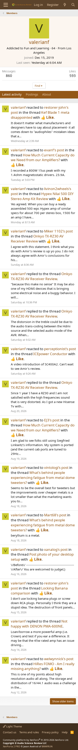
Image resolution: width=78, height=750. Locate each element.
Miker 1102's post (58, 231)
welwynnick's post (58, 658)
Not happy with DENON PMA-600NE (39, 624)
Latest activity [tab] (12, 94)
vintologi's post (56, 467)
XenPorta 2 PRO (11, 746)
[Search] (73, 4)
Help (65, 732)
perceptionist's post (60, 348)
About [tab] (46, 94)
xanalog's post (56, 549)
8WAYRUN (47, 746)
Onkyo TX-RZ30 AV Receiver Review (37, 239)
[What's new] (65, 4)
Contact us (9, 732)
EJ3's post (51, 420)
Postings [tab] (32, 94)
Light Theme (14, 726)
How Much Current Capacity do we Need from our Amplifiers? (42, 157)
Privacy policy (50, 732)
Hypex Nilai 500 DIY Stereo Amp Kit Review (42, 196)
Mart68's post (55, 515)
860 (9, 75)
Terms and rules (29, 732)
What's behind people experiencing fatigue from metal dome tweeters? (43, 477)
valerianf (18, 107)
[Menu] (6, 5)
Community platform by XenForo (36, 739)
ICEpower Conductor (50, 353)
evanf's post (54, 150)
